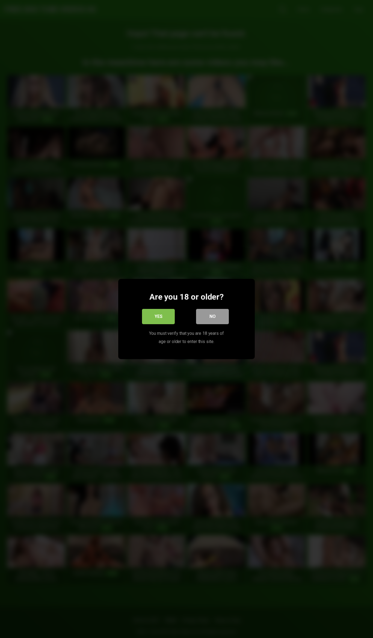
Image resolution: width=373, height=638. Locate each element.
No (212, 316)
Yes (158, 316)
